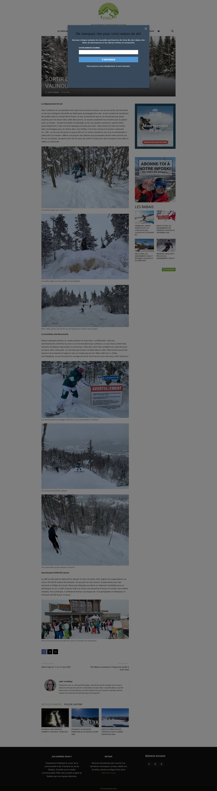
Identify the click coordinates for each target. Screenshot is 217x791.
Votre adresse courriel (89, 48)
